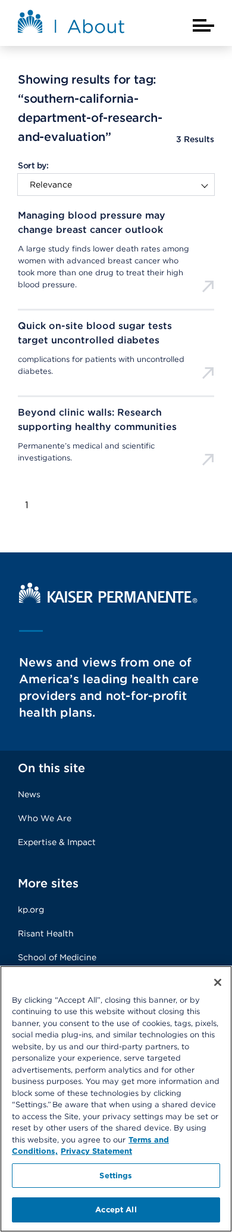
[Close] (218, 982)
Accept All (115, 1209)
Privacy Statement (96, 1151)
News (29, 794)
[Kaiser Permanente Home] (108, 600)
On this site (51, 768)
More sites (48, 883)
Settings (115, 1175)
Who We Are (44, 818)
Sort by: (33, 165)
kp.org (31, 909)
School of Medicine (57, 957)
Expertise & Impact (57, 842)
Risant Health (46, 933)
